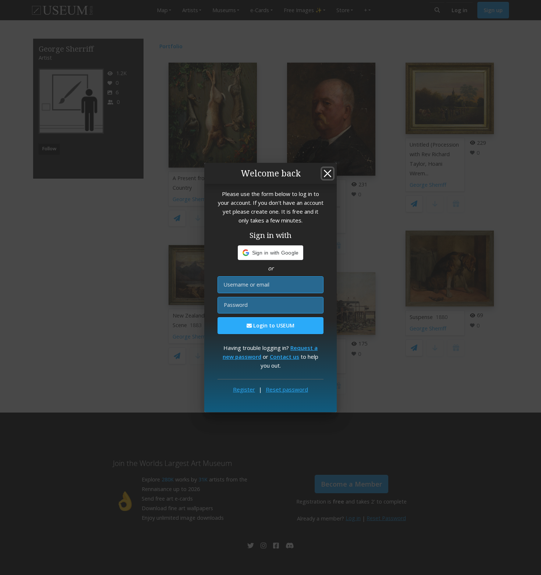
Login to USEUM (273, 325)
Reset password (287, 389)
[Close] (327, 173)
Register (244, 389)
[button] (271, 252)
